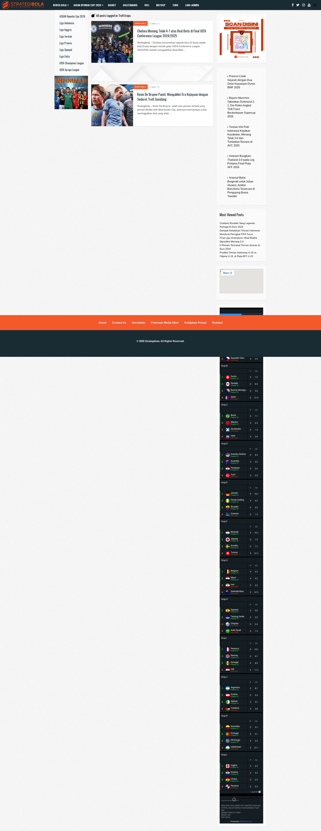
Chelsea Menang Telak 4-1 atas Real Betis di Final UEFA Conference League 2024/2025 (171, 33)
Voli (146, 5)
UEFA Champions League (72, 63)
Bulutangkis (130, 5)
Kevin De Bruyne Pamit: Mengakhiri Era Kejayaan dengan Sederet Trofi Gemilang (172, 97)
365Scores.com (246, 821)
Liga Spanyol (66, 50)
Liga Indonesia (67, 23)
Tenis (175, 5)
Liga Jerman (66, 36)
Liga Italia (65, 56)
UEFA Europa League (69, 70)
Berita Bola (60, 5)
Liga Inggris (66, 30)
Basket (112, 5)
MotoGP (160, 5)
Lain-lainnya (192, 5)
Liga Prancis (66, 43)
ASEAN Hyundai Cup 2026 (87, 5)
